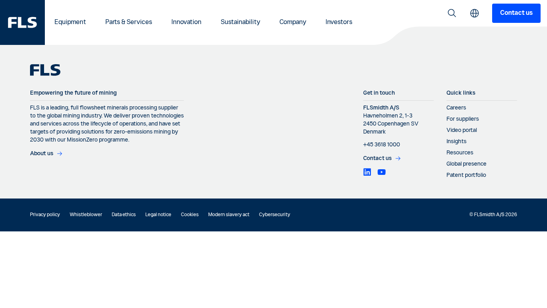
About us (41, 153)
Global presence (466, 164)
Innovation (186, 22)
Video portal (461, 130)
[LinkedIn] (367, 172)
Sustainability (240, 22)
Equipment (70, 22)
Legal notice (158, 215)
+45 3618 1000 (381, 144)
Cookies (190, 215)
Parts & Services (128, 22)
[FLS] (22, 22)
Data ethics (124, 215)
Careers (456, 107)
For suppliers (462, 119)
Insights (456, 141)
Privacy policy (45, 215)
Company (293, 22)
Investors (339, 22)
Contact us (516, 13)
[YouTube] (382, 172)
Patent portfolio (466, 175)
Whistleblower (86, 215)
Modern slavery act (228, 215)
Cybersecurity (274, 215)
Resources (459, 152)
